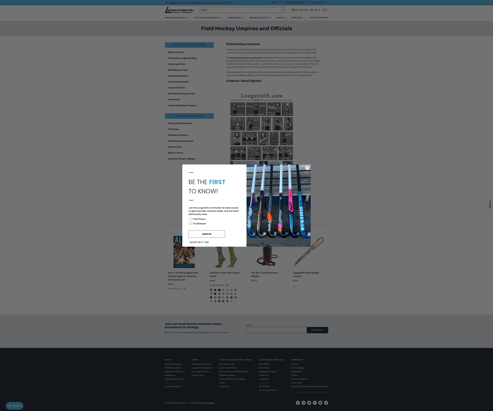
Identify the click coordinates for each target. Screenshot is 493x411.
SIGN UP (206, 234)
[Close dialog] (307, 167)
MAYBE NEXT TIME (199, 242)
